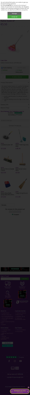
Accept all (14, 17)
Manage (14, 13)
